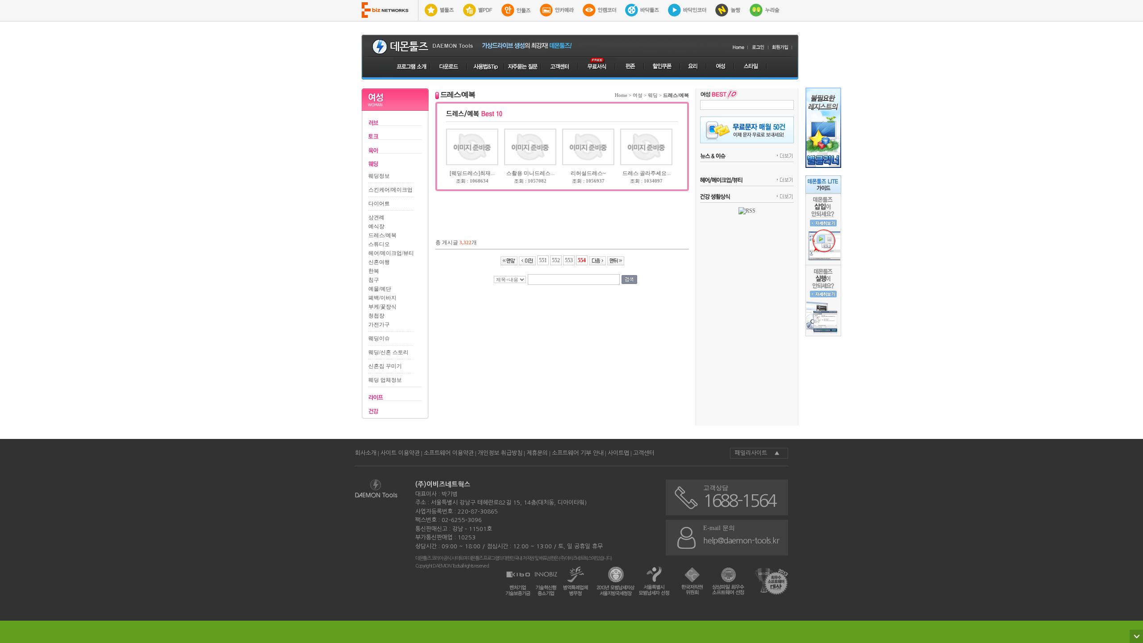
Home (621, 95)
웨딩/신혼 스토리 (388, 352)
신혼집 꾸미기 (385, 366)
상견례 (376, 217)
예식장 (376, 226)
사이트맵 (618, 453)
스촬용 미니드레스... (530, 173)
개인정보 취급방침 (500, 453)
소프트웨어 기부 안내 (578, 453)
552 (556, 260)
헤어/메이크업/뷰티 (391, 253)
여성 (637, 95)
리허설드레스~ (588, 173)
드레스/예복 (382, 235)
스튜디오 (379, 244)
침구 (373, 280)
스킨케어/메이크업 (390, 190)
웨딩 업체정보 (385, 380)
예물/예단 (379, 289)
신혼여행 (379, 262)
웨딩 (653, 95)
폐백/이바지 (382, 298)
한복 (373, 271)
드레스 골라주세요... (646, 173)
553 (569, 260)
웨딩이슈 (379, 338)
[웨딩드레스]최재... (472, 173)
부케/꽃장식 (382, 307)
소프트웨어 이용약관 (449, 453)
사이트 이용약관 (400, 453)
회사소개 (365, 453)
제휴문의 (537, 453)
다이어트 (379, 203)
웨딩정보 (379, 176)
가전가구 (379, 325)
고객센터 (644, 453)
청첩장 (376, 316)
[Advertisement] (562, 211)
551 (543, 260)
